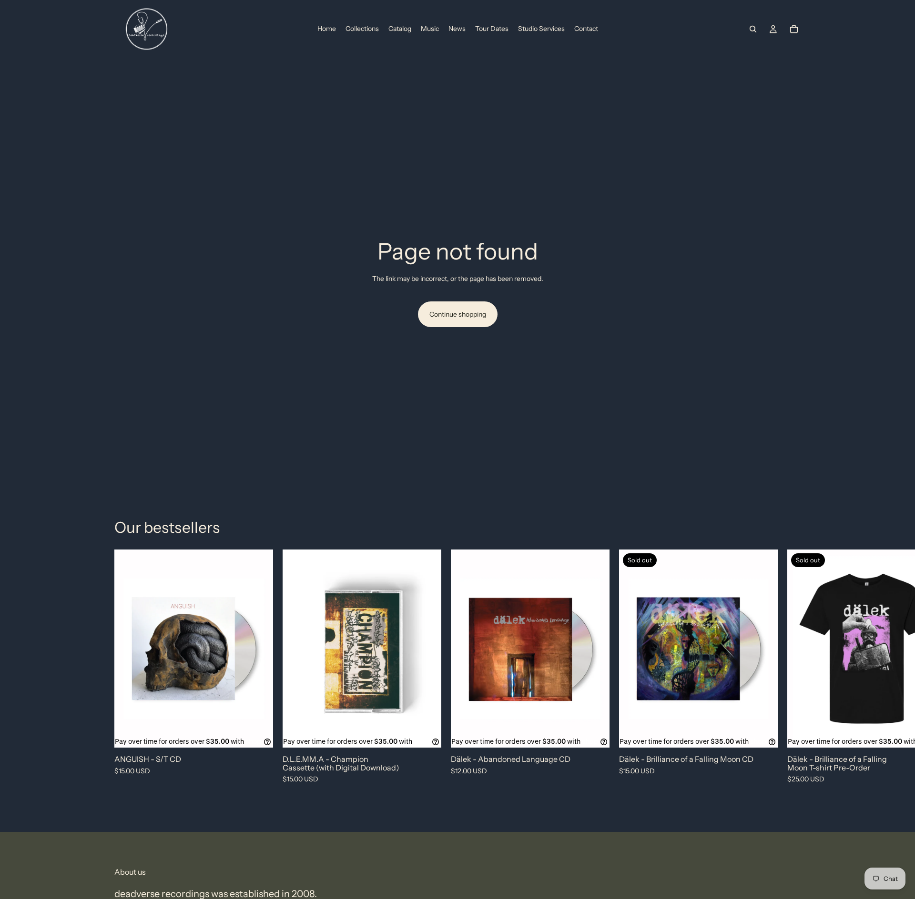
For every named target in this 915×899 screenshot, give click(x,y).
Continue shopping (457, 314)
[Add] (258, 732)
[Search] (752, 29)
